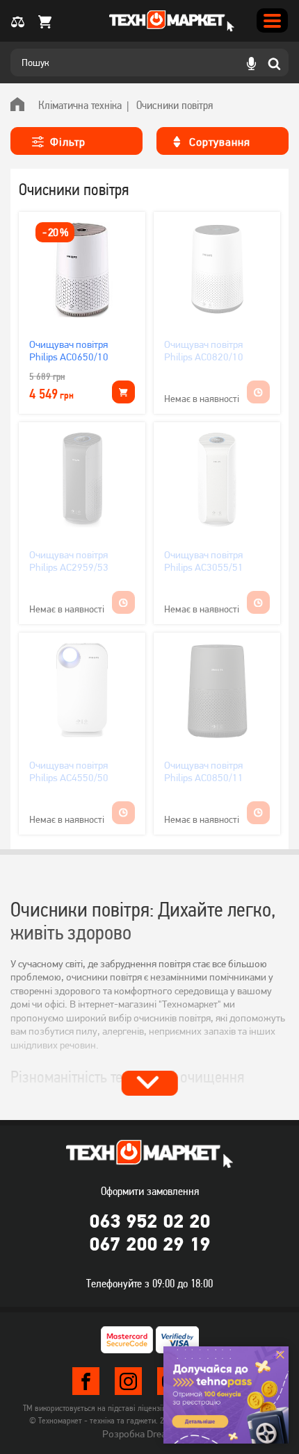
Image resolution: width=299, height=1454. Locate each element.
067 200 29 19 (149, 1243)
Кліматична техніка (80, 105)
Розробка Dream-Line (149, 1434)
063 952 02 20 (149, 1220)
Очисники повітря (174, 105)
